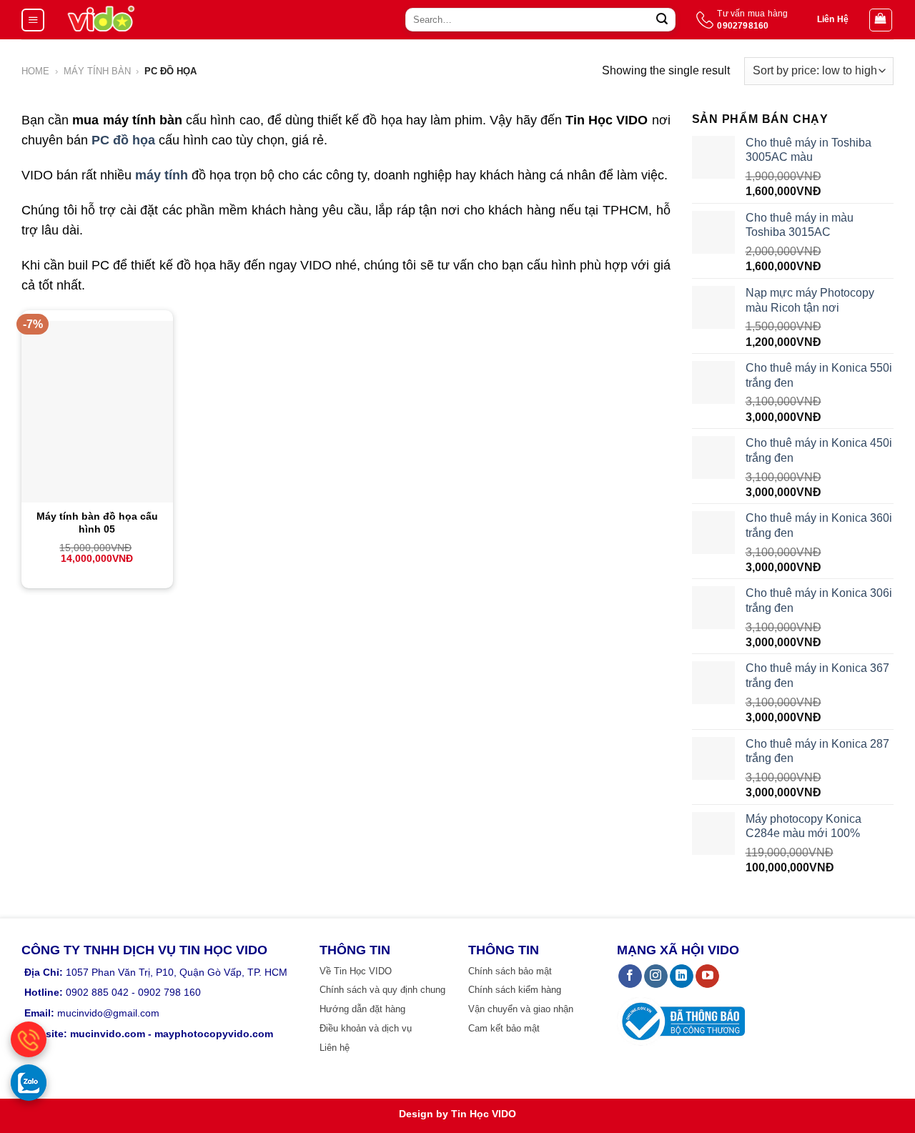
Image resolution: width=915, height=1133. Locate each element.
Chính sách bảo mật (510, 971)
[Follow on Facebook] (630, 976)
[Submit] (662, 20)
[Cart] (881, 20)
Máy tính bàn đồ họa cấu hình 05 (97, 522)
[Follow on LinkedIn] (681, 976)
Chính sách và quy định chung (382, 989)
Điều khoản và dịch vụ (366, 1028)
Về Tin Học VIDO (356, 971)
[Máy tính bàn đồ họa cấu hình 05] (97, 412)
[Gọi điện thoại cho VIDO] (28, 1039)
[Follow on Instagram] (656, 976)
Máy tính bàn (97, 71)
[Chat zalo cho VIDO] (28, 1082)
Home (35, 71)
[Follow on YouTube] (707, 976)
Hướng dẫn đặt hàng (362, 1009)
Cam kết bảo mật (504, 1028)
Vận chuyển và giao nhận (520, 1009)
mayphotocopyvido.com (213, 1033)
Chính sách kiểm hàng (514, 989)
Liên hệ (335, 1047)
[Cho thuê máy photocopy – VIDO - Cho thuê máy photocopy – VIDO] (101, 20)
